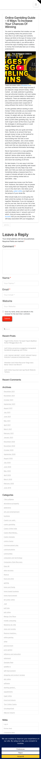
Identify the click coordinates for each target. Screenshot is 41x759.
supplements (8, 692)
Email (6, 289)
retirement (7, 658)
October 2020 (8, 450)
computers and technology (13, 558)
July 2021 (7, 412)
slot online (7, 679)
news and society (10, 629)
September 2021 (9, 404)
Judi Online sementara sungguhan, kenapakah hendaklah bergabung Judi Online (20, 349)
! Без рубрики (9, 499)
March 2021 (8, 429)
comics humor (8, 541)
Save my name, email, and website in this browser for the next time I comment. (19, 313)
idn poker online (9, 600)
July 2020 (7, 462)
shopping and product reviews (14, 675)
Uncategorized (9, 708)
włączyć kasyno (9, 713)
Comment (9, 246)
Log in (6, 724)
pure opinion (8, 650)
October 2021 (8, 400)
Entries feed (8, 728)
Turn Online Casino (10, 704)
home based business (11, 591)
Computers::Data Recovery (13, 562)
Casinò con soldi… (10, 520)
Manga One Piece (10, 616)
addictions (7, 508)
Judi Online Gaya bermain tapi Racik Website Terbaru (20, 371)
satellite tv (7, 666)
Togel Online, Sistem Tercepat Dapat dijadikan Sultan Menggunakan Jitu (20, 342)
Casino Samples (9, 537)
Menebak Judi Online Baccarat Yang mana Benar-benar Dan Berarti (18, 363)
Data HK (6, 566)
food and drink (9, 579)
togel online (8, 696)
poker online (18, 191)
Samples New (8, 662)
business (7, 516)
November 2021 (9, 396)
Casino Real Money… (11, 533)
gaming (6, 583)
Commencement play (11, 545)
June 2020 (7, 467)
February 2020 (9, 483)
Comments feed (9, 732)
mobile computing (10, 620)
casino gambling (9, 524)
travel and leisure (10, 700)
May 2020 (7, 471)
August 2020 (8, 458)
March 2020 (8, 479)
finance (6, 574)
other (5, 641)
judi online (7, 612)
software (7, 683)
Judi (5, 604)
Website (7, 301)
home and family (9, 587)
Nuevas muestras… (10, 633)
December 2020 (9, 442)
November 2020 (9, 446)
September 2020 (9, 454)
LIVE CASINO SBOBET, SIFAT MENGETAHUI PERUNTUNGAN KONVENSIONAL (20, 356)
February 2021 (9, 433)
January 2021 (8, 437)
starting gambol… (10, 687)
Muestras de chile (10, 625)
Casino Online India (10, 528)
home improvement (10, 595)
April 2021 (7, 425)
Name (6, 277)
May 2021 (7, 421)
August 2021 (8, 408)
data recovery (8, 570)
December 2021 (9, 391)
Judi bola (6, 225)
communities (8, 554)
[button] (36, 4)
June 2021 (7, 416)
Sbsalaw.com (25, 85)
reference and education (12, 654)
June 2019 (7, 488)
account (8, 216)
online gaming (8, 637)
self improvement (10, 671)
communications (9, 549)
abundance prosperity (11, 503)
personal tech (8, 646)
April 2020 (7, 475)
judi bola (7, 608)
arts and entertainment (11, 512)
